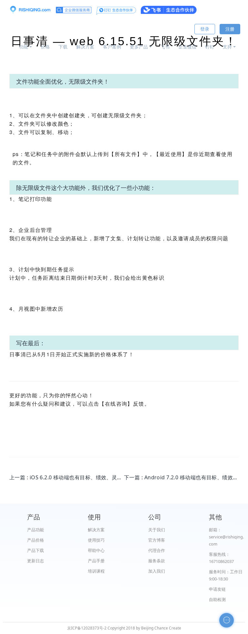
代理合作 (156, 550)
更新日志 (35, 561)
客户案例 (112, 47)
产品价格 (35, 540)
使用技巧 (96, 540)
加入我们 (156, 571)
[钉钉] (116, 9)
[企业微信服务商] (73, 9)
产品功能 (35, 530)
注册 (229, 29)
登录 (204, 29)
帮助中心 (96, 550)
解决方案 (85, 47)
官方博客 (156, 540)
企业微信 (187, 47)
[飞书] (169, 9)
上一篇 (66, 477)
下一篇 (181, 477)
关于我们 (156, 530)
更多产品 (139, 47)
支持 (227, 47)
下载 (62, 47)
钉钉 (209, 47)
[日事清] (30, 9)
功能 (23, 47)
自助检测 (217, 599)
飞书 (165, 47)
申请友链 (217, 589)
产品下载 (35, 550)
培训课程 (96, 571)
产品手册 (96, 561)
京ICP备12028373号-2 (87, 628)
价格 (45, 47)
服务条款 (156, 561)
